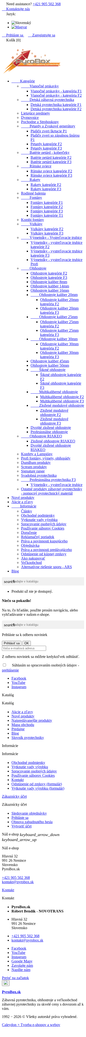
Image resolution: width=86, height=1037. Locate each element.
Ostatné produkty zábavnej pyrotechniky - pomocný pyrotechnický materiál (51, 491)
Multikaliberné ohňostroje (54, 392)
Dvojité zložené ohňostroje (51, 428)
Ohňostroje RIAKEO (41, 436)
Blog (15, 571)
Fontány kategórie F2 (47, 207)
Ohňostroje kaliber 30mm (54, 339)
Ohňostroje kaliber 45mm (50, 361)
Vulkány (32, 224)
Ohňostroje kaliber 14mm (50, 286)
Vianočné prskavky (40, 86)
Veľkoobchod (31, 563)
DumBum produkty (36, 463)
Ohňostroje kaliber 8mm (49, 282)
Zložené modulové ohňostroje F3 (54, 421)
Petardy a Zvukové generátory (48, 126)
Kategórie (23, 81)
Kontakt (17, 780)
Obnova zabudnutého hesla (32, 822)
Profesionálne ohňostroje (49, 432)
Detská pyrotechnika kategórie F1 (56, 105)
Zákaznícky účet (14, 796)
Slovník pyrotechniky (27, 738)
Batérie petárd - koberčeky (45, 152)
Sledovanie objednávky (29, 813)
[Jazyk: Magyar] (19, 27)
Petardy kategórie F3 (46, 148)
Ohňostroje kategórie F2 (49, 273)
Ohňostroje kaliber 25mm (54, 317)
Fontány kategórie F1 (47, 202)
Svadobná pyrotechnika (39, 475)
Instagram (18, 687)
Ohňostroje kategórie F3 (49, 278)
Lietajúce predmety (35, 113)
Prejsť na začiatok (15, 978)
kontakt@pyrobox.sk (18, 882)
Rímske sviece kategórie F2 (51, 171)
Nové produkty (22, 498)
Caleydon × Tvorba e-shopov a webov (31, 1025)
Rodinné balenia (33, 193)
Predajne (18, 729)
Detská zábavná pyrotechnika (47, 100)
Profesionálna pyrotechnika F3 (48, 480)
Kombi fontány (32, 220)
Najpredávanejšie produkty (31, 720)
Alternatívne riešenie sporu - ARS (46, 567)
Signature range (33, 471)
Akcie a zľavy (22, 502)
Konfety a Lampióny (37, 454)
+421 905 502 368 (47, 4)
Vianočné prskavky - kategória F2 (56, 95)
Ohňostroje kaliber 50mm (50, 365)
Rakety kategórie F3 (46, 189)
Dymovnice (30, 117)
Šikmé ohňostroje (48, 370)
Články (26, 511)
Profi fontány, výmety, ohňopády (45, 458)
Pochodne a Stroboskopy (40, 122)
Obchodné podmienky (38, 515)
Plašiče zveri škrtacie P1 (49, 131)
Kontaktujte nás (16, 9)
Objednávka (30, 545)
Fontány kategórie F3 (47, 211)
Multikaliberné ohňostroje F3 (62, 401)
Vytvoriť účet (21, 826)
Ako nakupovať (33, 558)
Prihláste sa (19, 818)
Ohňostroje (33, 268)
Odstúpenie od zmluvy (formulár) (36, 784)
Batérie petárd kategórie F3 (51, 162)
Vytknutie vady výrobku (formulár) (37, 788)
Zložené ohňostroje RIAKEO (53, 441)
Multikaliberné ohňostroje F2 (62, 397)
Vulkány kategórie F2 (47, 229)
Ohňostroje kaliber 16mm (50, 290)
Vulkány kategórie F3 (47, 233)
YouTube (18, 683)
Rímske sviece (36, 166)
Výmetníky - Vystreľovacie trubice (51, 237)
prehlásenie (10, 670)
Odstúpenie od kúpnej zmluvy (43, 554)
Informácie (23, 506)
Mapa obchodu (22, 725)
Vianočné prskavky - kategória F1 (56, 91)
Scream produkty (34, 467)
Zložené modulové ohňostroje (57, 405)
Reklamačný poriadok (37, 537)
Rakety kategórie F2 (46, 185)
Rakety (30, 180)
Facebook (18, 678)
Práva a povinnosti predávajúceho (46, 550)
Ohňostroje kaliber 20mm (54, 295)
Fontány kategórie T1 (47, 215)
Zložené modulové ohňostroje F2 (54, 412)
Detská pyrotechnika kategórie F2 (56, 109)
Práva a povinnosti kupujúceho (44, 541)
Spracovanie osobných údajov (43, 524)
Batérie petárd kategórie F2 (51, 157)
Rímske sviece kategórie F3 (51, 175)
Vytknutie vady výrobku (39, 520)
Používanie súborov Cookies (42, 528)
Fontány (31, 197)
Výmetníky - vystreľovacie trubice (56, 485)
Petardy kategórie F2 (46, 144)
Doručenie (29, 533)
